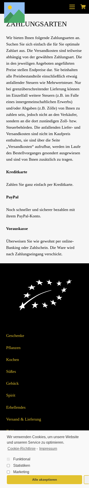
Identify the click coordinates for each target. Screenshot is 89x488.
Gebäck (12, 383)
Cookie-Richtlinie (22, 449)
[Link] (14, 12)
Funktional (21, 459)
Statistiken (21, 465)
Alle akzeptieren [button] (44, 479)
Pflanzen (13, 347)
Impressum (48, 449)
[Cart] (83, 7)
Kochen (12, 359)
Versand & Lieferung (23, 419)
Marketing (21, 472)
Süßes (11, 371)
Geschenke (15, 335)
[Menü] (72, 7)
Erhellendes (16, 407)
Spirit (10, 395)
